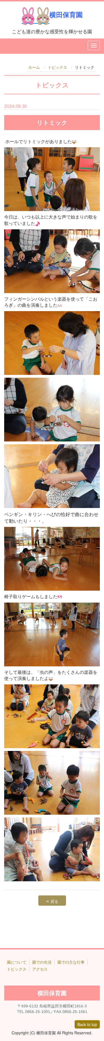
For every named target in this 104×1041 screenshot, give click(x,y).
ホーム (34, 67)
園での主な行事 (71, 962)
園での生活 (42, 962)
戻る (52, 901)
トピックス (57, 67)
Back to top (87, 1024)
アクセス (40, 969)
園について (16, 962)
